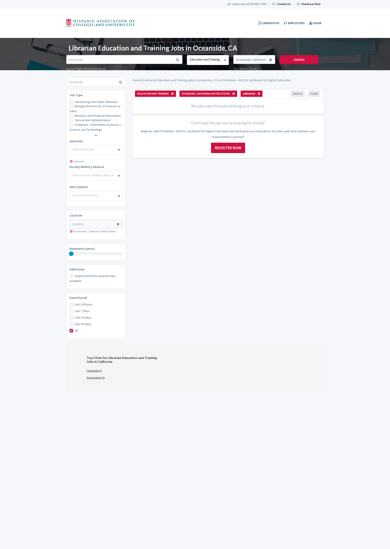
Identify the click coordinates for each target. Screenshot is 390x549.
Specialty (76, 141)
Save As (297, 93)
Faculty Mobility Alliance (87, 167)
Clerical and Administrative (93, 120)
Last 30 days (83, 324)
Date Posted (78, 298)
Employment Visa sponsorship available (92, 278)
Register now (228, 147)
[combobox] (208, 60)
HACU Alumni (79, 187)
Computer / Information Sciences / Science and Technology (95, 127)
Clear (314, 93)
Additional (77, 269)
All (76, 330)
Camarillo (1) (94, 370)
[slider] (71, 253)
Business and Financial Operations (98, 116)
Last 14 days (83, 317)
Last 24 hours (84, 304)
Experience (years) (82, 249)
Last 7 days (82, 311)
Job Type (76, 95)
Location (76, 215)
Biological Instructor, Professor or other (95, 108)
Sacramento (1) (96, 377)
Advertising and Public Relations (96, 102)
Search (299, 60)
